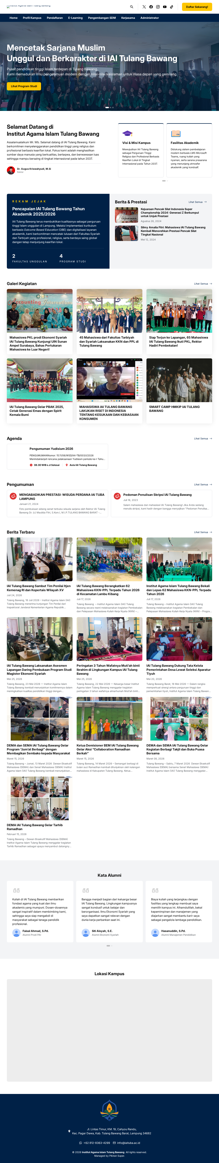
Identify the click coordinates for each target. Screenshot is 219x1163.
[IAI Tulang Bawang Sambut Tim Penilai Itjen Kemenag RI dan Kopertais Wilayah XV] (40, 559)
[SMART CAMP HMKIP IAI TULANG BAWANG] (179, 380)
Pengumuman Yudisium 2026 (51, 449)
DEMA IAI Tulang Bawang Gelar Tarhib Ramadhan (35, 827)
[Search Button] (131, 6)
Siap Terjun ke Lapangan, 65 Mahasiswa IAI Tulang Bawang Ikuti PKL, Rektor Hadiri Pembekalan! (178, 341)
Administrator (149, 17)
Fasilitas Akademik (185, 143)
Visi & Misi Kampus (136, 143)
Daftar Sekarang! (197, 7)
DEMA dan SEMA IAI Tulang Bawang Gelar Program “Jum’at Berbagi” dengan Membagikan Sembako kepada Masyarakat (38, 749)
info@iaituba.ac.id (128, 1143)
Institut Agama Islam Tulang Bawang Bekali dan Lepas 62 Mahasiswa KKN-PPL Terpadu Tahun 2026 (178, 590)
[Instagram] (157, 6)
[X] (144, 6)
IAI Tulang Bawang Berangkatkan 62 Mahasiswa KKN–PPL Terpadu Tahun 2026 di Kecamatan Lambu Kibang (108, 590)
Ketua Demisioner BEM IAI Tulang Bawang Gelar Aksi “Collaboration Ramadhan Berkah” (108, 749)
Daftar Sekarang (21, 86)
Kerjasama (128, 17)
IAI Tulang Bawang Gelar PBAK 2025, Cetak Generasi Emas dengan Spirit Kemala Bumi (37, 411)
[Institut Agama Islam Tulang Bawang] (28, 6)
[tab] (106, 107)
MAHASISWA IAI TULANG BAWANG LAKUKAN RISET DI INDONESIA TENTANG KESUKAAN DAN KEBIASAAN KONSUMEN (109, 413)
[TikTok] (171, 6)
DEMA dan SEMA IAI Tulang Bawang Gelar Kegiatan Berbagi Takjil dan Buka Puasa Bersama (177, 749)
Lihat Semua (196, 201)
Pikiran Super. (117, 1155)
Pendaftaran (55, 17)
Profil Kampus (32, 17)
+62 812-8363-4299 (96, 1143)
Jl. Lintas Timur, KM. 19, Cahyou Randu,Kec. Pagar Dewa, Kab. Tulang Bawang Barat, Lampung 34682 (111, 1131)
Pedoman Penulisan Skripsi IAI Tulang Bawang (157, 494)
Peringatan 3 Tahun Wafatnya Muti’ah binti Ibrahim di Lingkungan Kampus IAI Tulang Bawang (108, 669)
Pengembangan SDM (102, 17)
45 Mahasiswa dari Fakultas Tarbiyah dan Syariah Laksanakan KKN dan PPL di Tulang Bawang (109, 341)
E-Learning (75, 17)
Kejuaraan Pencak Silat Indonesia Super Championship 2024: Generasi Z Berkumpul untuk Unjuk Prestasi (170, 212)
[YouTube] (164, 6)
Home (13, 17)
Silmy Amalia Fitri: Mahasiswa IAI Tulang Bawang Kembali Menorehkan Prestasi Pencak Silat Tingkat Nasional (173, 231)
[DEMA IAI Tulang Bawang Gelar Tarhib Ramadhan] (40, 798)
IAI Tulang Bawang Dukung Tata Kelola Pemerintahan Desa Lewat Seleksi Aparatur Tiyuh (178, 669)
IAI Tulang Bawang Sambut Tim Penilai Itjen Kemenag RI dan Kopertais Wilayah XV (39, 588)
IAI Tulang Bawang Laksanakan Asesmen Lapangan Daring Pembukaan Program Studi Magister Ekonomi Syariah (39, 669)
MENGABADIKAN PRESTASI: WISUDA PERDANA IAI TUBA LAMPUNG (61, 496)
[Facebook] (151, 6)
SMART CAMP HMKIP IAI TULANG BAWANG (174, 409)
